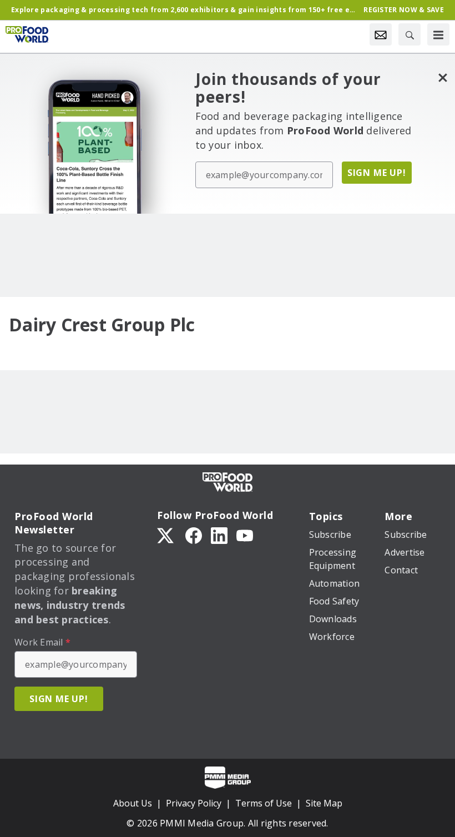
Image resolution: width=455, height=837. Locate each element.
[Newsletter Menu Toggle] (381, 34)
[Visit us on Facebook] (193, 535)
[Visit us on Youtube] (244, 535)
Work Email (42, 642)
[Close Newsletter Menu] (442, 77)
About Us (132, 803)
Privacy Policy (193, 803)
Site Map (324, 803)
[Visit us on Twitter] (166, 535)
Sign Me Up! (376, 173)
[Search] (409, 34)
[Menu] (438, 34)
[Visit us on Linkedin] (219, 535)
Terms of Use (263, 803)
